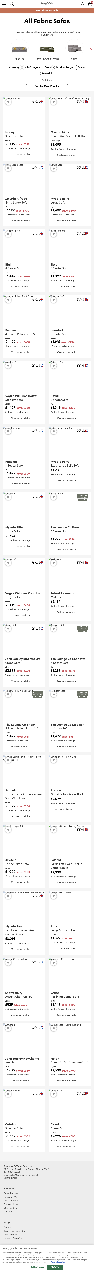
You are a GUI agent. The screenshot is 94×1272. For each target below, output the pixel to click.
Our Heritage (11, 1208)
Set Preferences (37, 1267)
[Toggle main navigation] (3, 4)
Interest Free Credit (14, 1238)
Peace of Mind (11, 1197)
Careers (8, 1212)
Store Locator (11, 1193)
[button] (91, 49)
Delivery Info (11, 1204)
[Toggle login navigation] (82, 4)
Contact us (9, 1227)
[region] (47, 1258)
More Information (58, 1262)
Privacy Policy (11, 1235)
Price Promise (11, 1201)
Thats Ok (55, 1267)
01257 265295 (13, 1172)
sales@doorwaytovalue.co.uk (24, 1175)
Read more (47, 35)
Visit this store (11, 1178)
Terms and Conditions (15, 1231)
